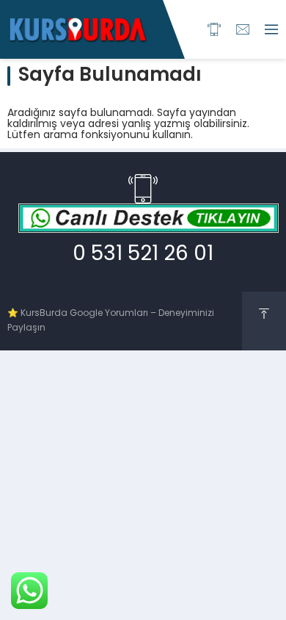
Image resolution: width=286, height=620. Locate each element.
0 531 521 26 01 (143, 255)
